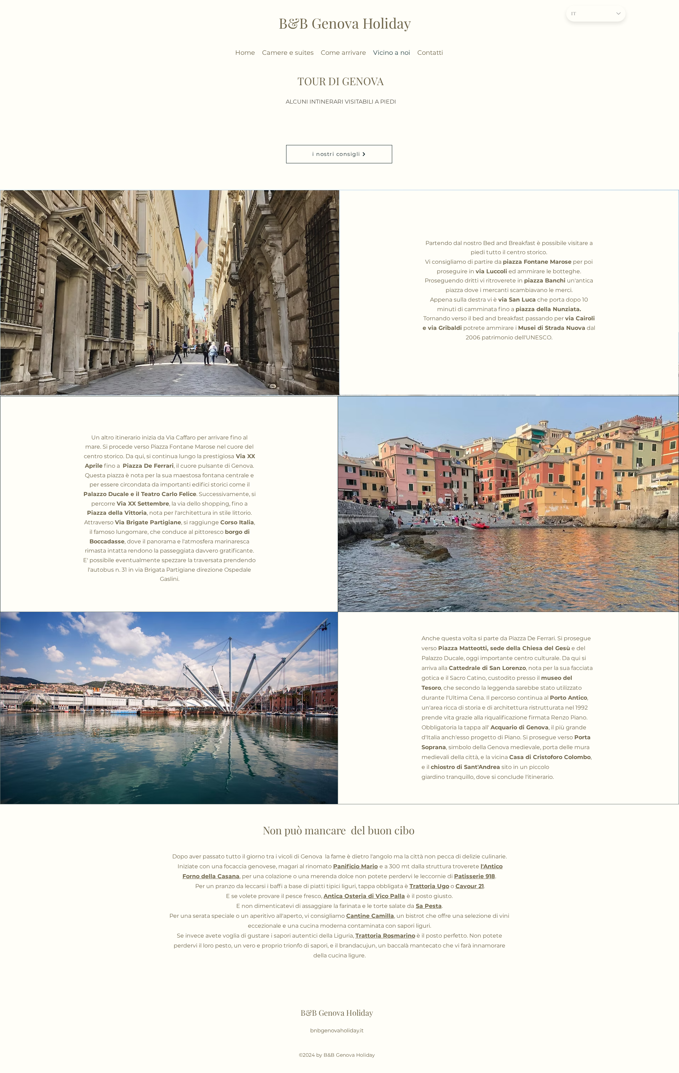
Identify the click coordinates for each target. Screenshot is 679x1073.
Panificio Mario (355, 866)
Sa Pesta (429, 906)
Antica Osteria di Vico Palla (364, 896)
